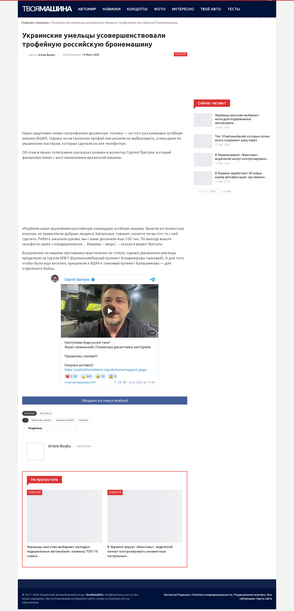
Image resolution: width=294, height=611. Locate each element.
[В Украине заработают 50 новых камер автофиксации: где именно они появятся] (203, 178)
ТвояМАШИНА (95, 594)
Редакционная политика (249, 594)
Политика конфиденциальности (212, 594)
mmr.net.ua (45, 413)
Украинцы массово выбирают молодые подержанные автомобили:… (237, 119)
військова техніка (41, 420)
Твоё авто (210, 9)
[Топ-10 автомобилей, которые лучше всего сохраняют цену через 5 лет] (203, 141)
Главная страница (35, 22)
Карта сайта (264, 598)
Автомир (87, 9)
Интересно (183, 9)
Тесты (233, 9)
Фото (160, 9)
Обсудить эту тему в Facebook (105, 400)
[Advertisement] (104, 98)
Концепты (137, 9)
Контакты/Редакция (177, 594)
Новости (180, 54)
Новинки (112, 9)
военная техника (65, 420)
